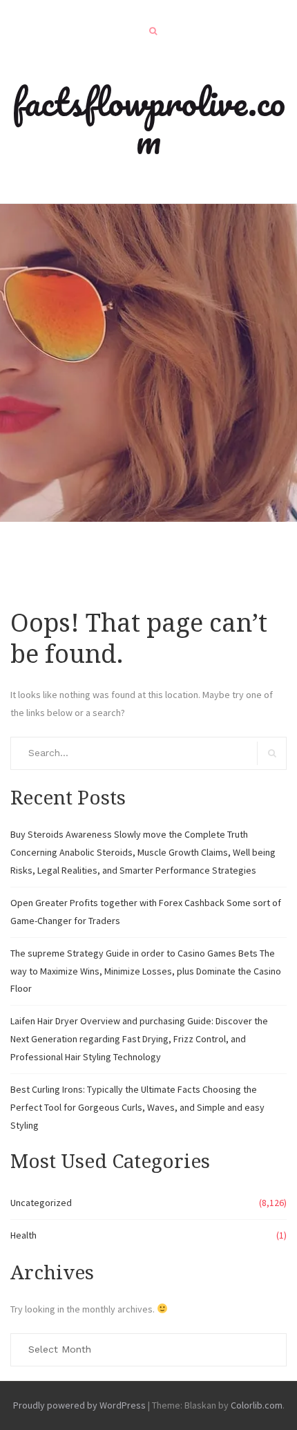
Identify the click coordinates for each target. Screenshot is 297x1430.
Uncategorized (41, 1202)
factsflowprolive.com (148, 120)
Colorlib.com (256, 1405)
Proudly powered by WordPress (79, 1405)
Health (23, 1235)
